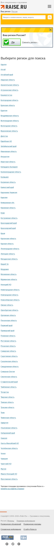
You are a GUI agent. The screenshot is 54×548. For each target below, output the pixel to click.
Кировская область (8, 208)
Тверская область (7, 397)
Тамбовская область (8, 387)
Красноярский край (8, 228)
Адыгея (4, 65)
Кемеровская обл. (8, 203)
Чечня (3, 454)
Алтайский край (7, 75)
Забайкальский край (8, 146)
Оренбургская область (9, 310)
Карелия (4, 198)
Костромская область (9, 218)
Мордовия (5, 269)
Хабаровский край (8, 433)
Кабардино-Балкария (9, 167)
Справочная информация (11, 529)
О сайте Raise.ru (30, 529)
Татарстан (5, 392)
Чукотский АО (6, 464)
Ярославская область (9, 479)
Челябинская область (9, 448)
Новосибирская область (10, 300)
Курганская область (8, 239)
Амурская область (8, 80)
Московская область (8, 274)
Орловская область (8, 315)
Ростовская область (8, 341)
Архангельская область (10, 85)
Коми (3, 213)
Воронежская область (9, 131)
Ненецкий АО (6, 285)
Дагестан (4, 136)
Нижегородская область (10, 290)
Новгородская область (9, 295)
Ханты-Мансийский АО (10, 443)
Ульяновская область (9, 428)
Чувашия (4, 459)
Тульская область (7, 407)
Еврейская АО (6, 141)
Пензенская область (9, 321)
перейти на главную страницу (12, 489)
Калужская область (8, 182)
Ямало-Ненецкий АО (9, 474)
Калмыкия (5, 177)
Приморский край (7, 331)
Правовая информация (26, 521)
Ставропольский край (9, 382)
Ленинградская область (10, 249)
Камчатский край (7, 187)
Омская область (7, 305)
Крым (3, 233)
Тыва (3, 413)
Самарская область (8, 351)
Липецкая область (8, 254)
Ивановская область (9, 151)
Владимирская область (10, 116)
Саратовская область (9, 356)
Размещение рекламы (32, 524)
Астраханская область (9, 90)
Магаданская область (9, 259)
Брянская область (8, 105)
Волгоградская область (10, 121)
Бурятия (4, 111)
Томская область (7, 402)
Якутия (3, 469)
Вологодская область (9, 126)
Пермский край (6, 326)
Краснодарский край (9, 223)
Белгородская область (9, 100)
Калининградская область (11, 172)
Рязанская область (8, 346)
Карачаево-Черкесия (9, 193)
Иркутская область (8, 162)
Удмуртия (4, 423)
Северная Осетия (8, 372)
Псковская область (8, 336)
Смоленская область (9, 377)
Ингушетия (5, 157)
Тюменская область (8, 418)
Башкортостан (6, 95)
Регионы (10, 521)
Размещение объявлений (11, 524)
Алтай (3, 70)
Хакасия (4, 438)
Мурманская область (9, 279)
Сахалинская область (9, 361)
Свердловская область (10, 367)
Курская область (7, 244)
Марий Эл (5, 264)
